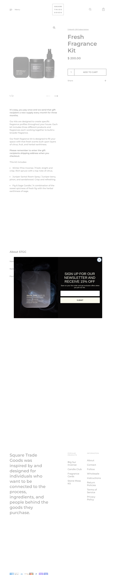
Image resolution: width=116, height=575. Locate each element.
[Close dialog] (99, 260)
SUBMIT (80, 300)
